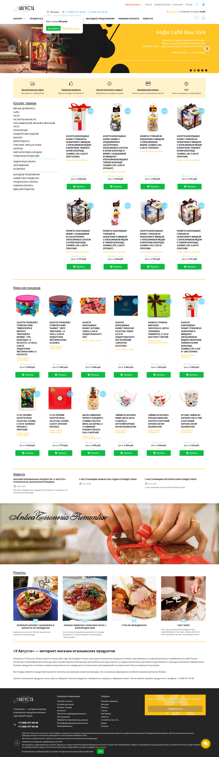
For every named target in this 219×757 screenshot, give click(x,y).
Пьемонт (26, 358)
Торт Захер (183, 625)
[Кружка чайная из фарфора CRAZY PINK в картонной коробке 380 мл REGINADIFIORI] (192, 398)
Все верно (53, 28)
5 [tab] (206, 70)
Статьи (104, 710)
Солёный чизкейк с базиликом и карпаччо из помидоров (35, 626)
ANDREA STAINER (22, 435)
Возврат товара (64, 707)
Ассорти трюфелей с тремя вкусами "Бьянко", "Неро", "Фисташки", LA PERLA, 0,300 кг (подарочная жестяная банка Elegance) (60, 332)
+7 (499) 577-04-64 (75, 11)
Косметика (19, 169)
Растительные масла (24, 119)
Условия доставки (162, 4)
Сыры (16, 112)
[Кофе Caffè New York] (109, 48)
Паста (16, 116)
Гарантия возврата (71, 89)
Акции (103, 723)
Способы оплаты (64, 701)
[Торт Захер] (183, 598)
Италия (68, 160)
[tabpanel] (109, 48)
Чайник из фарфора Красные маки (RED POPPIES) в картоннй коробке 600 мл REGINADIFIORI (158, 421)
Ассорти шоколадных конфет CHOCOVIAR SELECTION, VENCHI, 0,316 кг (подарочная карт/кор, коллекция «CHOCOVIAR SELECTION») (125, 334)
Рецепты (19, 573)
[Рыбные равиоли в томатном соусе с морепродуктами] (85, 598)
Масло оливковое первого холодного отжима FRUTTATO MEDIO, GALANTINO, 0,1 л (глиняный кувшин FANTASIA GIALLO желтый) (92, 424)
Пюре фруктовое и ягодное (27, 152)
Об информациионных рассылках (72, 723)
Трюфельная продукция (26, 156)
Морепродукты (21, 141)
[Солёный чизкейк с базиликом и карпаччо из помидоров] (35, 598)
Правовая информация (68, 696)
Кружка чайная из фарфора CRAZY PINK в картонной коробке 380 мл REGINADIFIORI (191, 421)
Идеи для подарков (23, 189)
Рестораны (106, 713)
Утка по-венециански (134, 625)
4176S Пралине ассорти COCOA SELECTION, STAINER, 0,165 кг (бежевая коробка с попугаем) (26, 422)
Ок (100, 751)
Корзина (173, 11)
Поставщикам (63, 716)
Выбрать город (71, 28)
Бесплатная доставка (33, 89)
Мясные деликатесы (24, 108)
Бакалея (17, 137)
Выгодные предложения (100, 18)
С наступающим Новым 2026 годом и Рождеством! (108, 479)
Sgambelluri (84, 160)
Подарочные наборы (24, 161)
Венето (124, 430)
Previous (12, 49)
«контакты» (100, 747)
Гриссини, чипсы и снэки (27, 145)
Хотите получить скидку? (109, 89)
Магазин (105, 704)
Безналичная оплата (148, 89)
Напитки (18, 148)
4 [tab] (202, 70)
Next (207, 49)
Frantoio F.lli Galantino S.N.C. (91, 438)
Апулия (91, 436)
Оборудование (21, 165)
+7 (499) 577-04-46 (97, 11)
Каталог (17, 18)
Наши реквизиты (64, 726)
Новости (148, 18)
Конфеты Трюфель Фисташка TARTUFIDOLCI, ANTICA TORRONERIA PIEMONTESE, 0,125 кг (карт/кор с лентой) (158, 329)
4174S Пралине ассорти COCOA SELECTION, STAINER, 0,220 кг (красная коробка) (59, 421)
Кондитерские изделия (26, 134)
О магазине (178, 4)
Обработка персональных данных (72, 719)
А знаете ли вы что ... (110, 719)
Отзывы (189, 4)
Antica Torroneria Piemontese (157, 342)
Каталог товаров (24, 103)
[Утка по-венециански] (134, 598)
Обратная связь (132, 4)
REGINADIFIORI (120, 432)
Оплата (148, 4)
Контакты (61, 710)
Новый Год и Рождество (26, 178)
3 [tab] (198, 70)
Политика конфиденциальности (71, 713)
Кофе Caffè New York (181, 32)
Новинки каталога (128, 18)
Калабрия (75, 160)
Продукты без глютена (25, 182)
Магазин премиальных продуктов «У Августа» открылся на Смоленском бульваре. (39, 480)
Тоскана (26, 433)
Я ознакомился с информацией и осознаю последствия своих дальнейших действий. (57, 751)
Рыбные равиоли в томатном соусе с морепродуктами (85, 626)
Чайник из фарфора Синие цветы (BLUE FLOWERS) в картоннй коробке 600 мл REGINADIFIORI (125, 421)
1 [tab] (191, 70)
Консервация (20, 130)
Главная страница (109, 701)
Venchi (98, 340)
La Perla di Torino (22, 360)
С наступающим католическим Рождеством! (171, 479)
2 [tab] (195, 70)
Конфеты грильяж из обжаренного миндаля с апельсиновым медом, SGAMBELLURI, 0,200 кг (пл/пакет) (152, 142)
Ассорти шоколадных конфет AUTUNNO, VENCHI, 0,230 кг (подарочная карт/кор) (92, 329)
